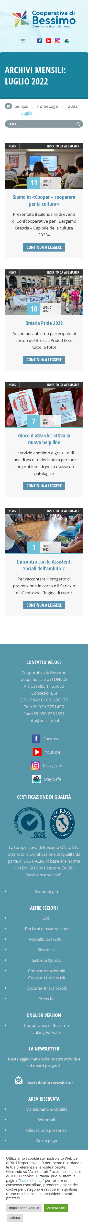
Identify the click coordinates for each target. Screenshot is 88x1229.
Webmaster (71, 146)
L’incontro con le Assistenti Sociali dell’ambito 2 (44, 565)
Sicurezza (46, 949)
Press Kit (46, 998)
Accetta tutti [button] (56, 1207)
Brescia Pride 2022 (44, 323)
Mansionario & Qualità (46, 1109)
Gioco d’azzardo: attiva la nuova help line (44, 439)
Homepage (47, 106)
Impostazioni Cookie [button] (24, 1207)
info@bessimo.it (44, 720)
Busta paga (46, 1141)
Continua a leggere (44, 247)
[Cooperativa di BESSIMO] (44, 26)
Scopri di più (46, 891)
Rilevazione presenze (46, 1130)
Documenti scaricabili (46, 988)
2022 (73, 106)
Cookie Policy (31, 1180)
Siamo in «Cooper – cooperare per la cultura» (44, 200)
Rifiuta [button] (15, 1218)
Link (46, 918)
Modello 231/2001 (46, 939)
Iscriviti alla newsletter (49, 1082)
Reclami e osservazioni (46, 928)
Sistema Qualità (46, 960)
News (12, 146)
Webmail (46, 1119)
